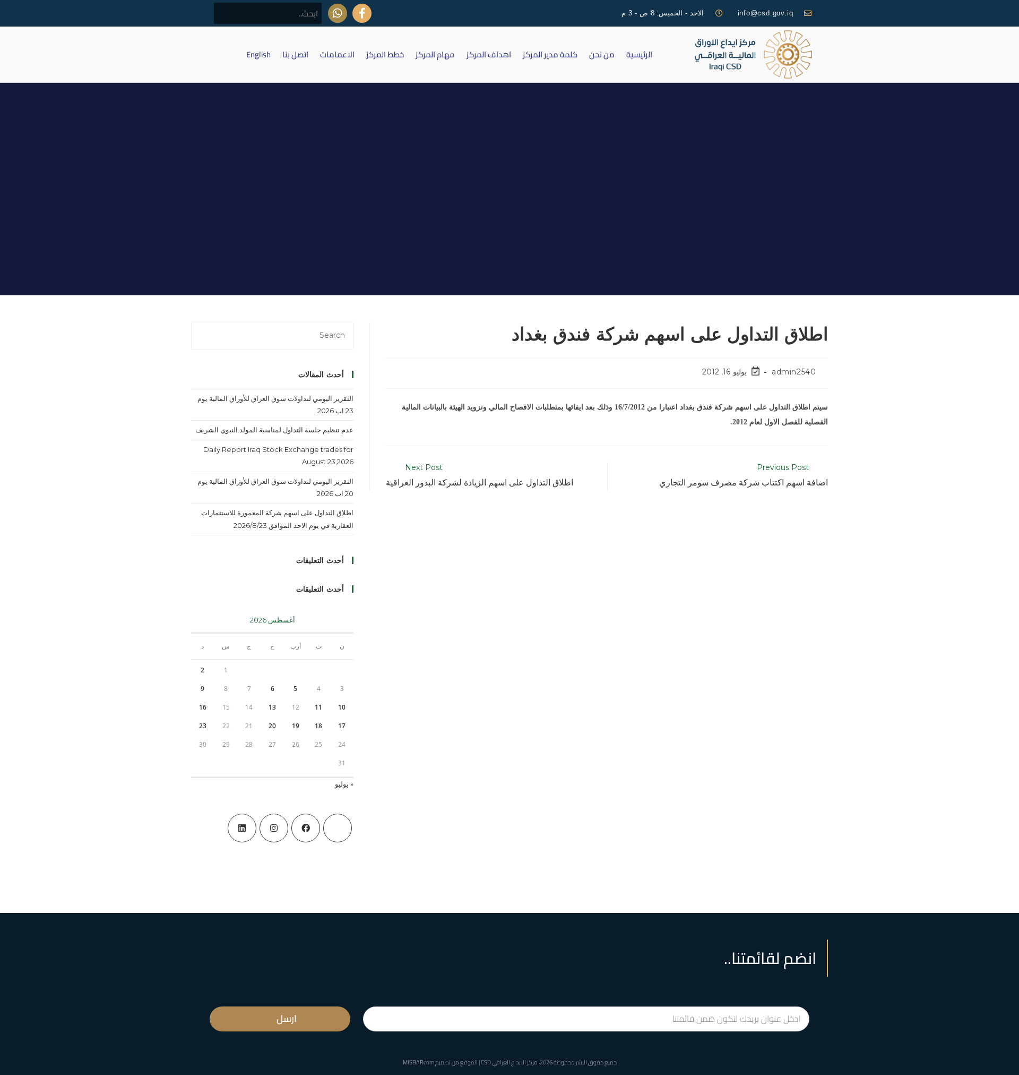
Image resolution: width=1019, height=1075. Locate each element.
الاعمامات (337, 54)
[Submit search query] (227, 13)
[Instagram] (274, 828)
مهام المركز (435, 54)
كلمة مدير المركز (550, 54)
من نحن (602, 54)
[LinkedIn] (242, 828)
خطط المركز (385, 54)
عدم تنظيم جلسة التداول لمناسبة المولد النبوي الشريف (274, 429)
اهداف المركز (489, 54)
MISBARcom (418, 1062)
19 (295, 725)
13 (272, 707)
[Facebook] (305, 828)
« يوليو (344, 784)
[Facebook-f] (362, 13)
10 (342, 707)
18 (318, 725)
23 (202, 725)
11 (318, 707)
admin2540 (794, 372)
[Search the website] (268, 13)
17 (342, 725)
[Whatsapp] (337, 13)
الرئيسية (639, 54)
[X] (337, 828)
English (258, 54)
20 (272, 725)
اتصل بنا (295, 54)
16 (202, 707)
